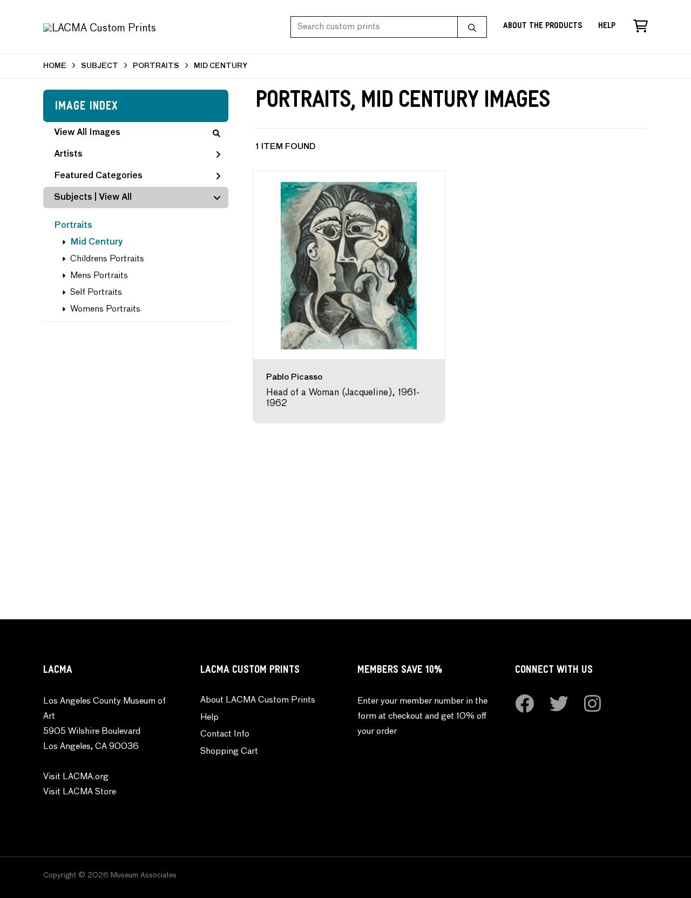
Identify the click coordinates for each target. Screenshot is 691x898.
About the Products (542, 26)
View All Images (87, 133)
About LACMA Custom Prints (257, 700)
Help (606, 26)
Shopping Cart (229, 751)
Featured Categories (98, 176)
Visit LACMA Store (79, 792)
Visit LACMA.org (76, 777)
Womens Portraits (105, 309)
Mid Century (96, 242)
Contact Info (224, 734)
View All (115, 197)
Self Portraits (96, 292)
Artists (68, 154)
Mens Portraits (99, 276)
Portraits (73, 225)
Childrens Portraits (107, 259)
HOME (54, 66)
